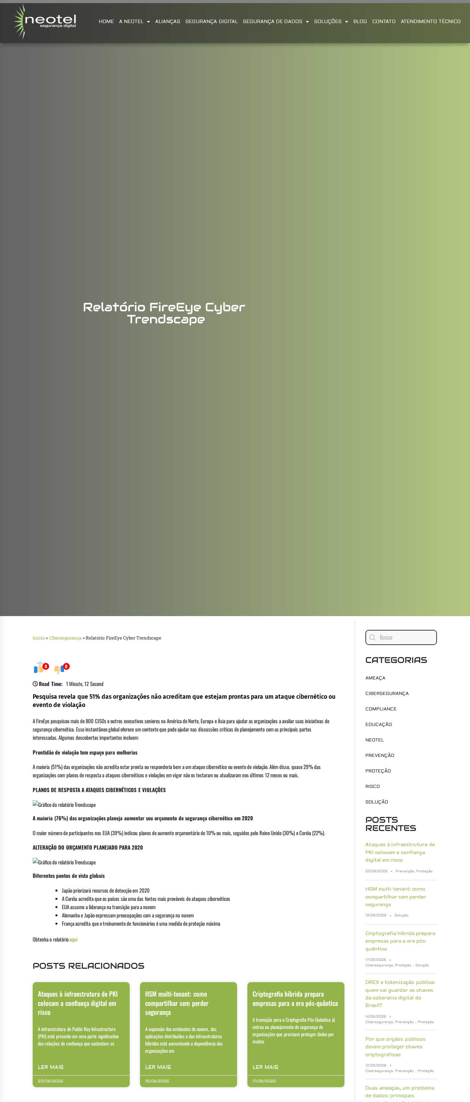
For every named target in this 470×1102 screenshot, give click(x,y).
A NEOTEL (131, 22)
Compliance (381, 709)
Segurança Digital (211, 22)
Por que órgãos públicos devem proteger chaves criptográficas (395, 1047)
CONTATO (384, 22)
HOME (106, 22)
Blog (360, 22)
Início (39, 638)
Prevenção (379, 755)
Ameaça (375, 678)
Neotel (374, 740)
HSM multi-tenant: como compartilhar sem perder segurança (177, 1003)
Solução (376, 802)
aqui (73, 939)
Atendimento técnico (430, 22)
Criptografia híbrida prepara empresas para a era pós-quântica (295, 998)
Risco (372, 786)
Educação (378, 724)
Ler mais (51, 1067)
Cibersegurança (65, 638)
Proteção (378, 771)
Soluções (328, 22)
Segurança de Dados (273, 22)
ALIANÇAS (167, 22)
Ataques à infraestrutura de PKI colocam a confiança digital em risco (78, 1003)
